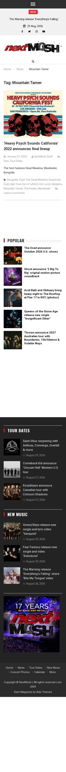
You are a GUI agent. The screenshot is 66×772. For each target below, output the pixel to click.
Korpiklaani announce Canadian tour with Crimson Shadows (37, 490)
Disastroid (54, 179)
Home (9, 668)
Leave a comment (14, 192)
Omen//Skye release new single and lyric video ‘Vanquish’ (39, 529)
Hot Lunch (45, 184)
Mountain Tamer (13, 188)
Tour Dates (16, 160)
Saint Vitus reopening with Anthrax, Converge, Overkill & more (41, 445)
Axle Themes (44, 692)
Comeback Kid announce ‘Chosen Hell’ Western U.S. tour (41, 468)
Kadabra (57, 184)
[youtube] (44, 31)
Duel (6, 184)
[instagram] (36, 31)
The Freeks (30, 188)
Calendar (39, 672)
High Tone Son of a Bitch (24, 184)
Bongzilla (12, 179)
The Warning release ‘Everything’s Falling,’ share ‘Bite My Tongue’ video (41, 574)
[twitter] (29, 31)
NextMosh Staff (43, 156)
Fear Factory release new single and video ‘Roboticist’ (40, 551)
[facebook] (22, 31)
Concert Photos (20, 672)
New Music (53, 668)
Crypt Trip (24, 179)
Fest (6, 160)
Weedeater (44, 188)
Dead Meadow (39, 179)
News (21, 668)
